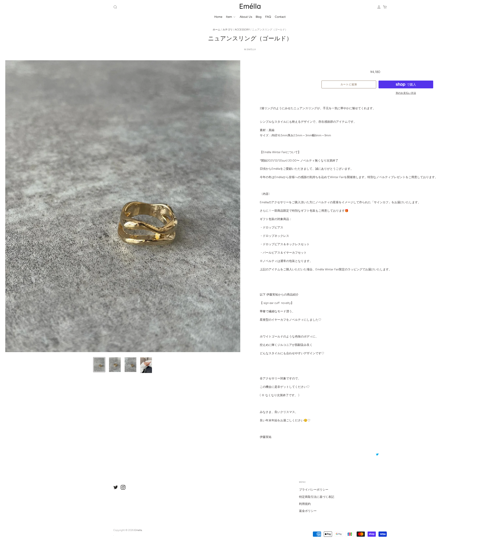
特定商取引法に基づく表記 (316, 497)
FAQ (268, 17)
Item (229, 17)
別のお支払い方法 (406, 92)
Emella (138, 530)
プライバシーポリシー (313, 489)
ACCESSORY (242, 29)
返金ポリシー (308, 511)
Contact (280, 17)
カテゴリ (227, 29)
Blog (259, 17)
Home (218, 17)
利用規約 (305, 504)
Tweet (377, 454)
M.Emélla (250, 49)
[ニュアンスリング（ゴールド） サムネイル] (99, 364)
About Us (246, 17)
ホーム (216, 29)
